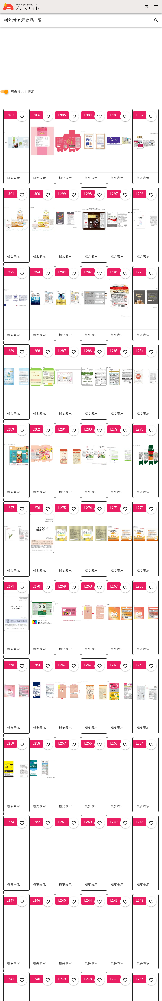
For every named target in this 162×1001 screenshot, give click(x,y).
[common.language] (147, 7)
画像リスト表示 (22, 92)
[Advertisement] (81, 56)
